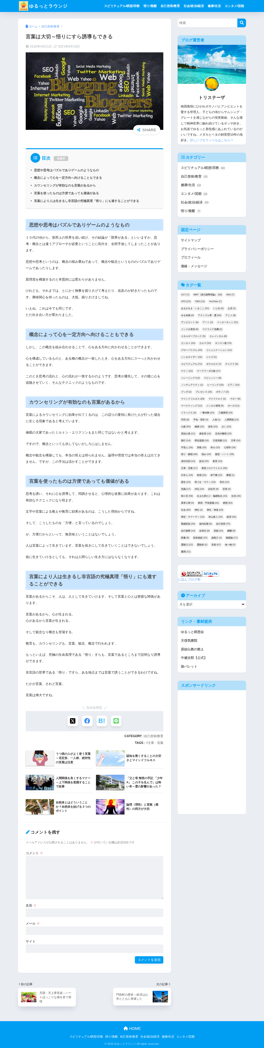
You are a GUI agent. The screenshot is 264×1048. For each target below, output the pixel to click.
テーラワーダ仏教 (208, 371)
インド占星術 (189, 329)
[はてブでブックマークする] (101, 721)
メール (33, 923)
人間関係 (232, 419)
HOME (134, 1028)
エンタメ (188, 343)
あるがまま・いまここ (195, 308)
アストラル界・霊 (209, 315)
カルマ (205, 343)
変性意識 (202, 440)
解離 (231, 530)
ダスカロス (213, 364)
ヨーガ (233, 405)
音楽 (216, 544)
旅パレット (189, 666)
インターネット (227, 322)
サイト (31, 941)
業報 (230, 475)
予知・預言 (200, 419)
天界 (235, 440)
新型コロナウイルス (214, 468)
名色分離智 (223, 433)
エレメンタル (218, 336)
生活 (236, 496)
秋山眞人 (216, 516)
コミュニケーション (219, 350)
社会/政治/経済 (194, 6)
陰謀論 (232, 537)
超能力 (216, 537)
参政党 (205, 433)
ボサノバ (222, 391)
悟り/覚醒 (150, 6)
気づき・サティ (205, 482)
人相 (216, 419)
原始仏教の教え (192, 649)
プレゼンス (204, 391)
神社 (199, 510)
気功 (224, 482)
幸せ (215, 447)
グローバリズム (191, 350)
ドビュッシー (212, 378)
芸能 (218, 530)
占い (226, 426)
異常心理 (187, 503)
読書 (185, 537)
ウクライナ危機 (212, 329)
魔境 (186, 551)
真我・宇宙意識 (208, 503)
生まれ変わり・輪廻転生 (212, 496)
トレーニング (190, 378)
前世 (213, 426)
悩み (206, 454)
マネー (235, 398)
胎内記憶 (205, 523)
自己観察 (188, 530)
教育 (217, 461)
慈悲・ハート (224, 454)
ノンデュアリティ (192, 385)
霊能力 (187, 544)
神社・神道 (215, 510)
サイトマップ (191, 240)
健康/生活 (214, 6)
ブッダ (186, 391)
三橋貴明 (225, 412)
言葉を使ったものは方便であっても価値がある (66, 193)
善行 (186, 440)
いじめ (218, 308)
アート (208, 322)
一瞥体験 (207, 412)
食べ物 (230, 544)
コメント (34, 853)
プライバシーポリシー (197, 249)
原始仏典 (188, 433)
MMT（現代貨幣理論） (207, 294)
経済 (231, 516)
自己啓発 (223, 523)
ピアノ (233, 385)
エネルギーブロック (193, 336)
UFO (186, 301)
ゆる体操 (187, 315)
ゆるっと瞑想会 (192, 632)
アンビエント (189, 322)
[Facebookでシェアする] (87, 721)
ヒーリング (215, 385)
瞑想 (227, 503)
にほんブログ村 (189, 579)
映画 (201, 475)
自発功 (204, 530)
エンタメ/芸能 (234, 6)
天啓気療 (220, 440)
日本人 (187, 475)
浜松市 (213, 489)
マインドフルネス (192, 398)
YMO (200, 301)
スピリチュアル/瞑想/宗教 (122, 6)
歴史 (186, 482)
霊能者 (202, 544)
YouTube (215, 301)
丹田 (185, 419)
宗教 (201, 447)
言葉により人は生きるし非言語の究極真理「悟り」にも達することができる (86, 200)
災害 (227, 489)
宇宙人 (187, 447)
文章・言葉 (155, 742)
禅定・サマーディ (192, 516)
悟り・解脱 (189, 454)
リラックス (188, 412)
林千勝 (216, 475)
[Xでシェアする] (72, 721)
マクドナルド (217, 398)
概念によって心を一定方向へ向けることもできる (68, 177)
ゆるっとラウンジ (48, 6)
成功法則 (188, 461)
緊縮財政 (188, 523)
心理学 (230, 447)
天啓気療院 (189, 640)
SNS (230, 294)
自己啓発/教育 (170, 6)
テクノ (187, 371)
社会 (186, 510)
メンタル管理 (215, 405)
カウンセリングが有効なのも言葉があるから (65, 185)
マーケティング (191, 405)
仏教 (186, 426)
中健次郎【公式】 (194, 658)
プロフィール (191, 257)
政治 (204, 461)
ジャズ (211, 357)
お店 (232, 308)
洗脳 (186, 489)
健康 (199, 426)
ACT (185, 294)
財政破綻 (200, 537)
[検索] (241, 23)
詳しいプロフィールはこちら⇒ (211, 140)
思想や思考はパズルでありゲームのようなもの (66, 170)
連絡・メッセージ (194, 266)
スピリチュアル (191, 364)
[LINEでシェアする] (116, 721)
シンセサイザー (191, 357)
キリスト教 (223, 343)
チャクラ (231, 364)
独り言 (187, 496)
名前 (31, 905)
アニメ (230, 315)
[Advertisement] (211, 722)
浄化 (199, 489)
